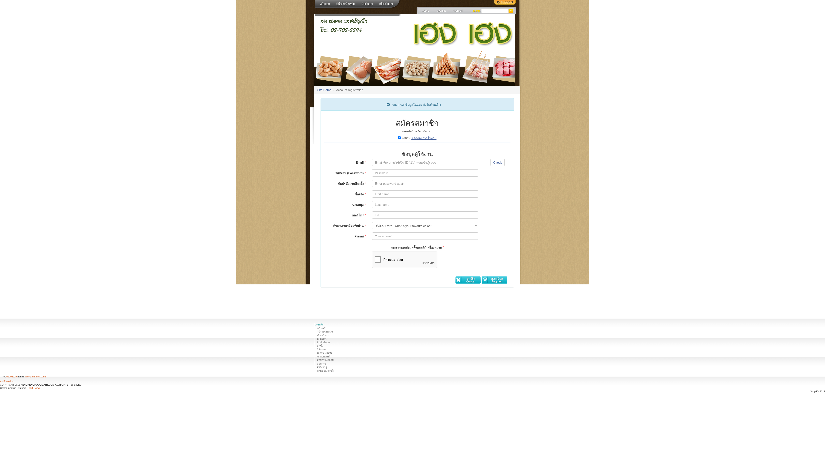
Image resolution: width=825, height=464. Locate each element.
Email (361, 162)
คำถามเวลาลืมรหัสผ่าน (349, 225)
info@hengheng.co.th (36, 376)
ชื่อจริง (360, 194)
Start (30, 388)
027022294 (12, 376)
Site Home (324, 90)
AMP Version (6, 381)
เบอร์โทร (359, 215)
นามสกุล (359, 204)
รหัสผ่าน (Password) (350, 173)
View (37, 388)
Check (497, 162)
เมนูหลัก (319, 324)
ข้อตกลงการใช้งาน (424, 138)
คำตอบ (360, 236)
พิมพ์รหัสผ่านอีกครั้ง (352, 183)
